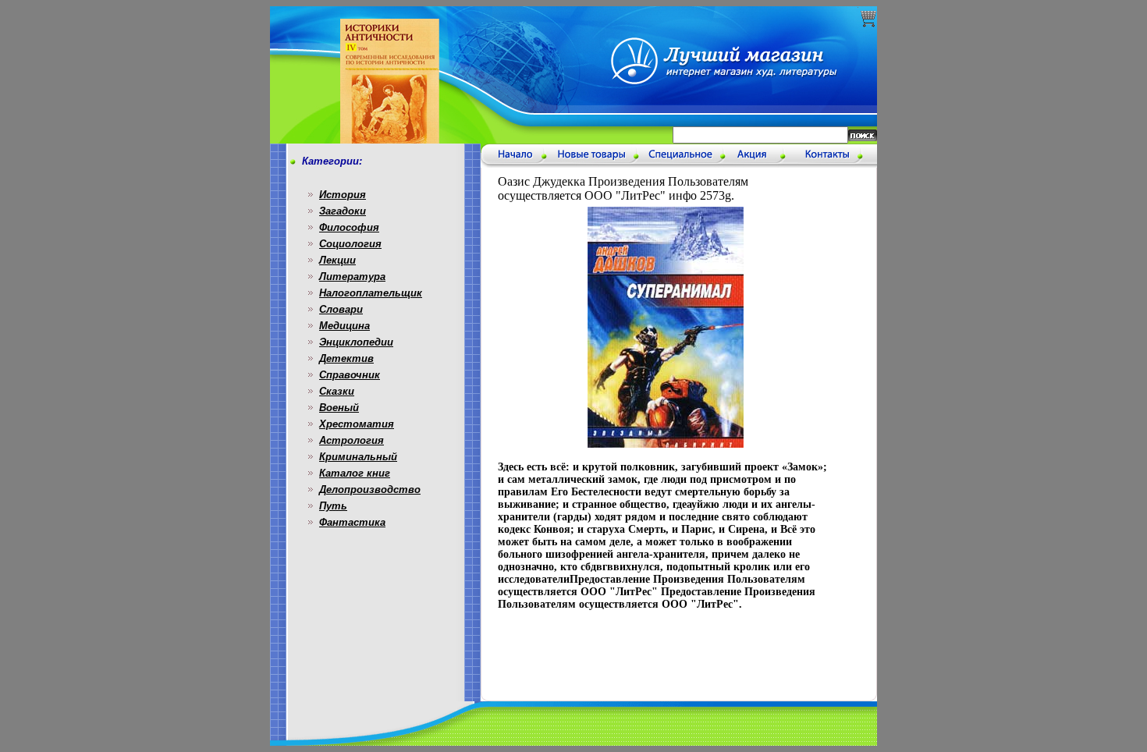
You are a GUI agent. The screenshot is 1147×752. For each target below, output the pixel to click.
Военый (339, 407)
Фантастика (352, 522)
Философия (349, 227)
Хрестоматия (356, 424)
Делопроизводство (370, 489)
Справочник (349, 375)
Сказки (336, 391)
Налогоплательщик (370, 293)
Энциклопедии (356, 342)
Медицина (344, 326)
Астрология (351, 440)
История (342, 194)
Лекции (337, 260)
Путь (333, 506)
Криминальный (358, 457)
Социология (350, 244)
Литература (352, 276)
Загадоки (342, 211)
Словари (341, 309)
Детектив (346, 358)
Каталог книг (354, 473)
